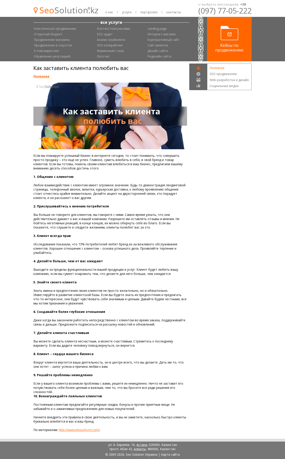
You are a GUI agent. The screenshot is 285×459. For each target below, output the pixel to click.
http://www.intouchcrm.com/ (79, 430)
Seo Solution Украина (141, 454)
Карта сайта (170, 454)
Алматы (140, 449)
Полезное (41, 76)
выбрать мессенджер (224, 4)
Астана (141, 445)
